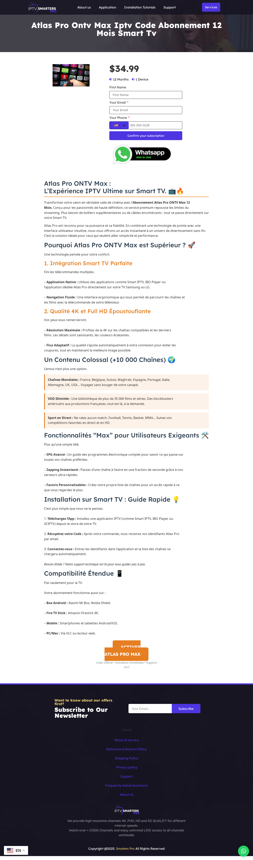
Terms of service (126, 740)
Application (107, 7)
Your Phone (118, 118)
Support (169, 7)
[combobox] (119, 125)
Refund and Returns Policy (126, 749)
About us (84, 7)
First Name (117, 87)
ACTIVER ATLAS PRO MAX (123, 650)
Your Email (117, 102)
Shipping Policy (126, 758)
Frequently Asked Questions (126, 785)
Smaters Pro (125, 849)
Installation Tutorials (140, 7)
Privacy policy (126, 767)
